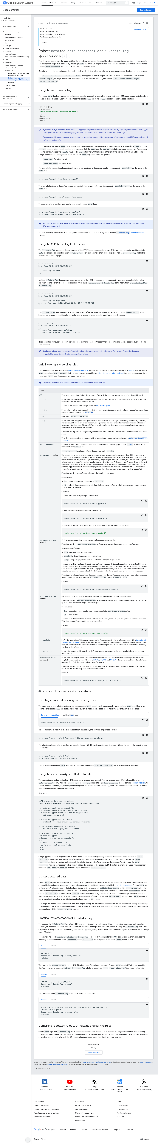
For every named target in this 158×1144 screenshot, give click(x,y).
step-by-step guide (103, 406)
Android (63, 1130)
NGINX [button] (53, 946)
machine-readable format (78, 370)
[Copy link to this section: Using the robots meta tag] (73, 90)
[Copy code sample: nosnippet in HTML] (147, 798)
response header (130, 232)
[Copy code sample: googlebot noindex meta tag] (147, 176)
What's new (83, 3)
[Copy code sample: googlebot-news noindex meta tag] (147, 194)
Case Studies (80, 1120)
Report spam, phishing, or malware (46, 1113)
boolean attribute (138, 783)
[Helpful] (143, 23)
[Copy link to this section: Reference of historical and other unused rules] (93, 691)
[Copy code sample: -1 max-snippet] (146, 530)
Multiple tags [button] (70, 715)
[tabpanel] (94, 722)
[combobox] (117, 3)
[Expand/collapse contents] (51, 28)
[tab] (50, 715)
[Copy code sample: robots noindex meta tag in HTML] (147, 104)
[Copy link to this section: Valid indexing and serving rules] (80, 364)
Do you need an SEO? (83, 1106)
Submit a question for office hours (46, 1109)
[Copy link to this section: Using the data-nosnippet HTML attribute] (94, 774)
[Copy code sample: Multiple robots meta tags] (147, 209)
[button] (15, 20)
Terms (36, 1139)
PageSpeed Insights (124, 1113)
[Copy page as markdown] (64, 56)
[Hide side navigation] (28, 1140)
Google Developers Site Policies (57, 1064)
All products (128, 1130)
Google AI (116, 1130)
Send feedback (140, 29)
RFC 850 (103, 660)
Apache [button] (44, 946)
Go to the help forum (41, 1106)
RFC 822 (96, 660)
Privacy (43, 1139)
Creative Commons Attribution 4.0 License (97, 1062)
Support (64, 3)
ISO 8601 (113, 660)
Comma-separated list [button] (50, 715)
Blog (73, 3)
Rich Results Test (123, 1109)
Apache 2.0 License (145, 1062)
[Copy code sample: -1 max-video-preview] (146, 630)
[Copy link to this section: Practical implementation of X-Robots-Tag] (95, 918)
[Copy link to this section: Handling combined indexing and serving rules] (98, 700)
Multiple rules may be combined (111, 373)
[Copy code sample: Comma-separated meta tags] (147, 719)
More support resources (42, 1117)
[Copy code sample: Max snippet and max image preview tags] (147, 735)
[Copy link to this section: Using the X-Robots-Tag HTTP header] (89, 244)
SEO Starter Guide (81, 1109)
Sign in (152, 3)
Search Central (24, 2)
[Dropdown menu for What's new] (90, 3)
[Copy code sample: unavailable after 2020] (146, 678)
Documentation (47, 3)
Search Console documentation (86, 1117)
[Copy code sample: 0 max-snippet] (146, 500)
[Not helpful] (147, 23)
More (98, 3)
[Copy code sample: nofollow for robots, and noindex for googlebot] (147, 753)
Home (41, 23)
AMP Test (120, 1117)
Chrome (73, 1130)
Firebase (84, 1130)
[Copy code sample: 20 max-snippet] (146, 515)
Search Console (146, 10)
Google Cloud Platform (100, 1130)
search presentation (124, 885)
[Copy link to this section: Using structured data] (68, 876)
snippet (131, 370)
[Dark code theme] (143, 104)
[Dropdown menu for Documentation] (56, 3)
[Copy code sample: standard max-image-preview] (146, 586)
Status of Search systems (84, 1113)
